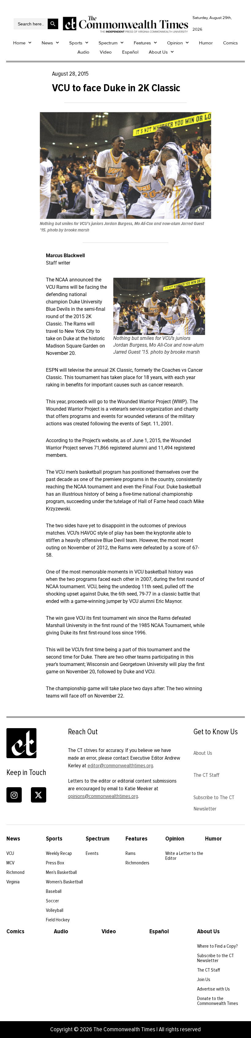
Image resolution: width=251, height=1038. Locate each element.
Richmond (15, 872)
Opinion (175, 43)
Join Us (203, 979)
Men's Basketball (61, 872)
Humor (206, 43)
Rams (131, 853)
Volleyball (54, 910)
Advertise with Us (213, 989)
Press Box (55, 863)
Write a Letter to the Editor (184, 855)
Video (106, 52)
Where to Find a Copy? (217, 946)
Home (19, 43)
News (47, 43)
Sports (75, 43)
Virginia (13, 882)
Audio (83, 52)
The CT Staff (206, 775)
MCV (10, 863)
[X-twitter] (38, 795)
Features (142, 43)
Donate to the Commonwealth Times (217, 1000)
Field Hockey (58, 920)
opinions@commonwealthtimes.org (103, 796)
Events (92, 853)
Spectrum (108, 43)
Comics (230, 43)
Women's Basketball (64, 882)
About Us (158, 52)
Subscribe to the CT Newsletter (215, 958)
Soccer (52, 901)
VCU (10, 853)
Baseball (54, 891)
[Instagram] (14, 795)
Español (130, 52)
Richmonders (137, 863)
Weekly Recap (59, 853)
